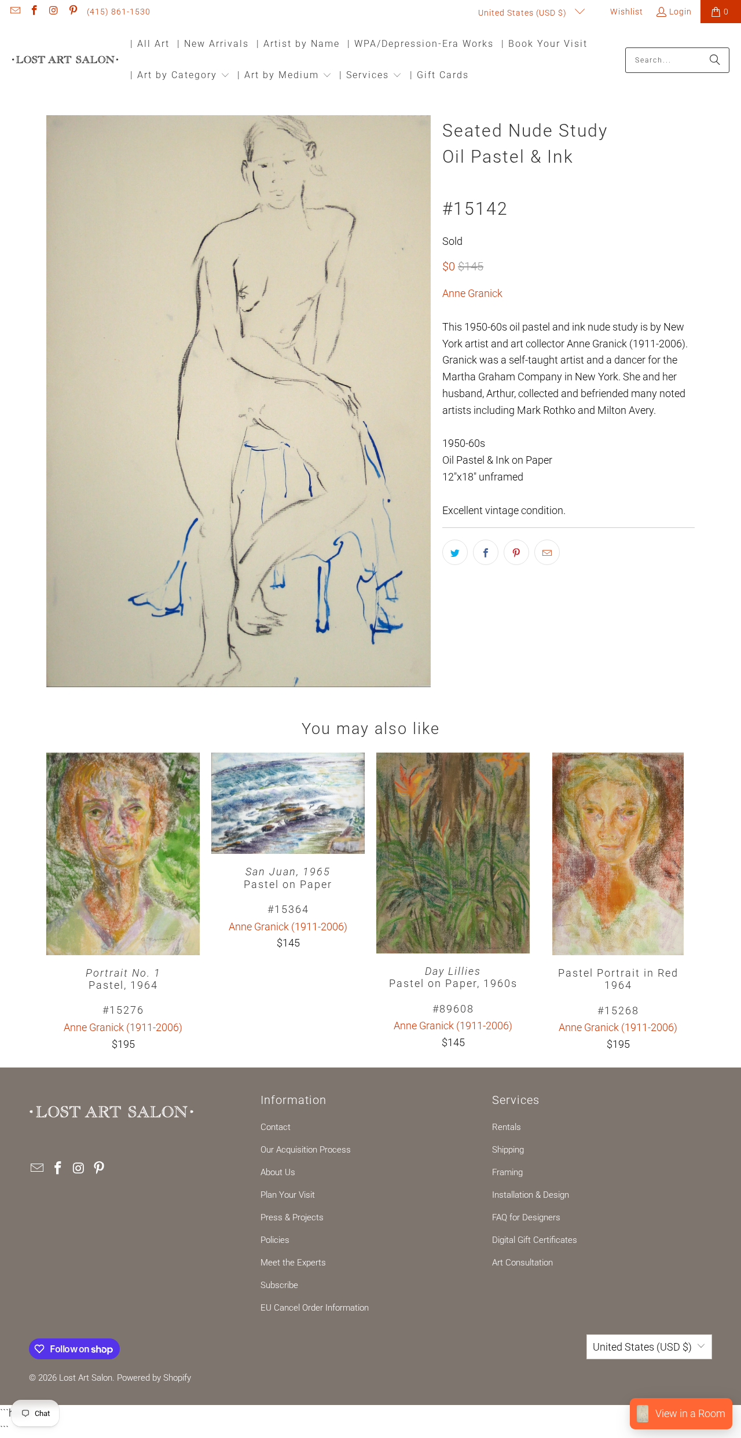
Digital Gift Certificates (534, 1240)
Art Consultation (522, 1262)
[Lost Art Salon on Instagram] (53, 11)
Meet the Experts (293, 1262)
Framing (507, 1172)
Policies (275, 1240)
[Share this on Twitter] (455, 552)
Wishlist (625, 11)
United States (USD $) (523, 12)
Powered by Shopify (154, 1378)
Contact (276, 1127)
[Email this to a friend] (547, 552)
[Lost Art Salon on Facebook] (34, 11)
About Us (278, 1172)
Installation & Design (530, 1195)
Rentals (506, 1127)
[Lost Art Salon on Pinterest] (73, 11)
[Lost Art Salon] (65, 60)
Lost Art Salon (85, 1378)
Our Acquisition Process (306, 1149)
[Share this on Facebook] (485, 552)
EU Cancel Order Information (315, 1308)
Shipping (508, 1149)
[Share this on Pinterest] (516, 552)
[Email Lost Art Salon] (14, 11)
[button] (180, 76)
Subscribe (279, 1285)
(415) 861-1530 (119, 11)
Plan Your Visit (288, 1195)
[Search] (714, 60)
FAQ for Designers (526, 1217)
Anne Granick (472, 293)
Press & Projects (292, 1217)
